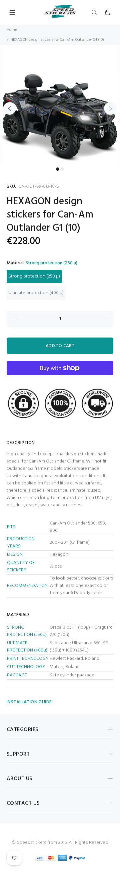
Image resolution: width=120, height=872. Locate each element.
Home (12, 30)
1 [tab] (57, 169)
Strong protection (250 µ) (34, 276)
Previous (9, 108)
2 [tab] (62, 169)
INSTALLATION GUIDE (29, 702)
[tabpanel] (60, 104)
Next (110, 108)
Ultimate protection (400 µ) (36, 293)
